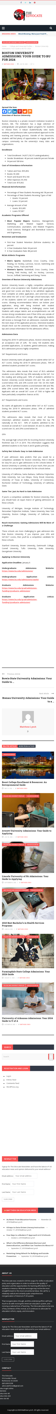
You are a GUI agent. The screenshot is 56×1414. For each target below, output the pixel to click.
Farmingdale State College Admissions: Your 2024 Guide (26, 973)
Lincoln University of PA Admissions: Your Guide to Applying (25, 877)
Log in (9, 1076)
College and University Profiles (13, 42)
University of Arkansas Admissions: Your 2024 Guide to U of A (27, 1019)
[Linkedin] (14, 111)
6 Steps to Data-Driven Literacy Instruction (25, 1227)
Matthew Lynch (9, 64)
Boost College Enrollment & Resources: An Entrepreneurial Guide (24, 783)
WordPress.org (12, 1087)
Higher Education (31, 42)
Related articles (10, 746)
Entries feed (11, 1080)
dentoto (3, 1391)
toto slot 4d (4, 1398)
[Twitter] (9, 111)
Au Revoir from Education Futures (21, 1219)
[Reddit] (25, 111)
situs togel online (6, 1388)
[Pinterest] (19, 111)
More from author (27, 746)
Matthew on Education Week (21, 1210)
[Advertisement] (28, 634)
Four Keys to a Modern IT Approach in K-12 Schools (28, 1235)
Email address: (8, 1176)
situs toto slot (5, 1396)
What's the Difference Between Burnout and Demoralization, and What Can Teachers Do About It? (30, 1244)
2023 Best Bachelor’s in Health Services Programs (23, 924)
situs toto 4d (5, 1393)
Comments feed (13, 1083)
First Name (6, 1184)
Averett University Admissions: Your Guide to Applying (26, 832)
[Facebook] (4, 111)
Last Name (6, 1192)
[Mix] (30, 111)
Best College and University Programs (16, 890)
